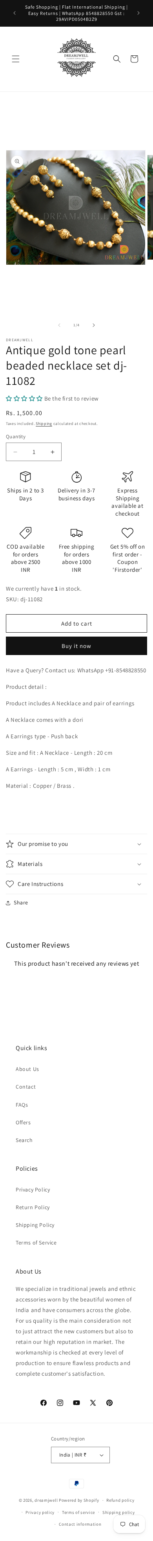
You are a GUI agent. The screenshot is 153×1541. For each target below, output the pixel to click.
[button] (15, 59)
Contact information (80, 1524)
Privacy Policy (33, 1189)
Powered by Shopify (79, 1500)
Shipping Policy (35, 1224)
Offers (23, 1122)
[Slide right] (93, 325)
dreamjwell (46, 1500)
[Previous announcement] (14, 13)
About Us (27, 1068)
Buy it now (76, 646)
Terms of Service (36, 1242)
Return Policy (33, 1207)
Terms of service (78, 1512)
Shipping (44, 423)
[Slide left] (59, 325)
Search (24, 1140)
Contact (26, 1086)
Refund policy (120, 1500)
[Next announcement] (138, 13)
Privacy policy (40, 1512)
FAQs (22, 1104)
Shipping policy (118, 1512)
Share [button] (21, 902)
